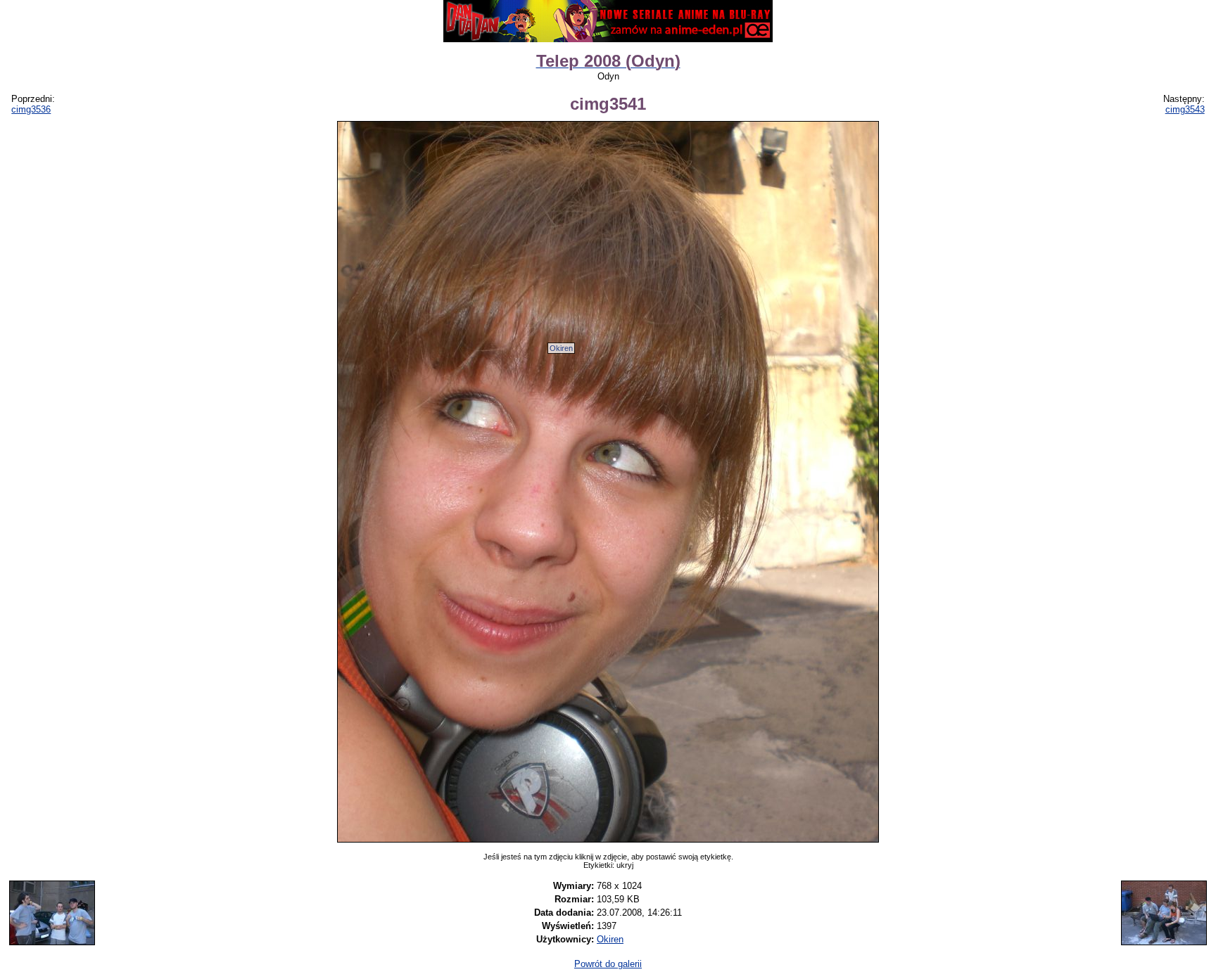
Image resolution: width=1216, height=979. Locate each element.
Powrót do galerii (608, 964)
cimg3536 (31, 109)
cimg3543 (1185, 109)
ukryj (624, 865)
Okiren (561, 348)
